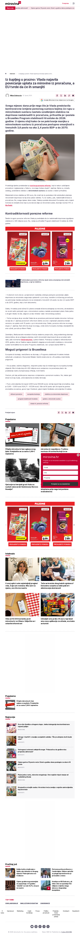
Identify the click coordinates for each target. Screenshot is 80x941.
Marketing (20, 911)
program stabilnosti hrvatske (28, 399)
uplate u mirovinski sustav (52, 399)
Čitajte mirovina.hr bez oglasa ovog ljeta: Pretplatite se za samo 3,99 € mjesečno (20, 451)
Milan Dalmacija (16, 95)
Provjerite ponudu (17, 269)
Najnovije (10, 717)
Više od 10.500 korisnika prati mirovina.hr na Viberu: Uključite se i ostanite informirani (20, 621)
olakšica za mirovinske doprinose (56, 394)
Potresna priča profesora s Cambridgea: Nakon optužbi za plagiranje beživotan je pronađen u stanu (62, 872)
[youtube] (32, 926)
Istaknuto (12, 73)
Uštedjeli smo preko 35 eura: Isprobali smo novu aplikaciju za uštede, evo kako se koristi (58, 621)
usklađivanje (11, 903)
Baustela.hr (75, 911)
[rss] (48, 926)
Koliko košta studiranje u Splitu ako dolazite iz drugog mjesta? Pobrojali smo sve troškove (27, 872)
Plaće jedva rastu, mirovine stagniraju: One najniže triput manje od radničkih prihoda (43, 776)
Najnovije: (10, 8)
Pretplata (65, 3)
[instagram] (36, 926)
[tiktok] (40, 926)
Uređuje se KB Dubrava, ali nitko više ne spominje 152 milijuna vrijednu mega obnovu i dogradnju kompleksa (62, 886)
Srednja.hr (66, 911)
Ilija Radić (8, 205)
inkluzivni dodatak (29, 903)
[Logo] (13, 3)
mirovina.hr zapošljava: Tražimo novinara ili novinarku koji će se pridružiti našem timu (54, 451)
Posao (38, 911)
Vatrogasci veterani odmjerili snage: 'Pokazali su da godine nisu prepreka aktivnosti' (42, 751)
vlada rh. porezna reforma (39, 403)
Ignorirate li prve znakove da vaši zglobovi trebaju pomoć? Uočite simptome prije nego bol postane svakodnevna (55, 488)
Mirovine (21, 729)
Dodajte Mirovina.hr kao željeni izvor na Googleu (59, 100)
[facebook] (44, 926)
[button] (74, 249)
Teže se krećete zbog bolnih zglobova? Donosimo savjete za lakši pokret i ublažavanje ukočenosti (57, 585)
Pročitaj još (11, 864)
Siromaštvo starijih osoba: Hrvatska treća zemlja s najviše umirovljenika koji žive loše (45, 788)
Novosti (21, 742)
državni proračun (16, 394)
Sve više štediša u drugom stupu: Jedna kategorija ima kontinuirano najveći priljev (44, 725)
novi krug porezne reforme (40, 186)
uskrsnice (45, 903)
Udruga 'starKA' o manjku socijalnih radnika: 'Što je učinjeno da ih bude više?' (45, 738)
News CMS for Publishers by (57, 932)
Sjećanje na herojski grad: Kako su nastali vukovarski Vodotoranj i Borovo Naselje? (21, 486)
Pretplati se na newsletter (60, 484)
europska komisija (33, 394)
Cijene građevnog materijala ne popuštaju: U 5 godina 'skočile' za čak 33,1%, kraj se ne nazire (27, 885)
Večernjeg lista (26, 340)
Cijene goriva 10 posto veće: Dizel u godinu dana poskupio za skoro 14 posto (40, 8)
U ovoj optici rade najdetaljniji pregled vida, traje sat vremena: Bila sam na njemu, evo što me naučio (21, 585)
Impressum (10, 911)
